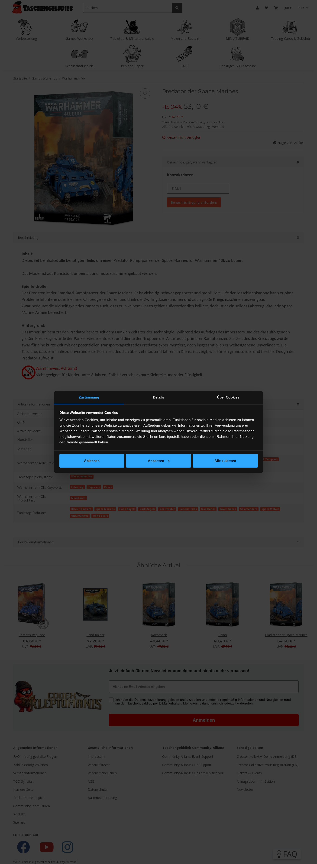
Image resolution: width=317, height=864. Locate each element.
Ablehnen (92, 461)
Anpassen (156, 461)
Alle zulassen (225, 461)
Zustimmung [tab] (89, 397)
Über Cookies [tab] (228, 397)
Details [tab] (158, 397)
